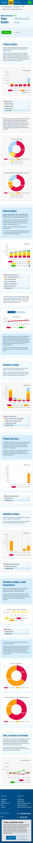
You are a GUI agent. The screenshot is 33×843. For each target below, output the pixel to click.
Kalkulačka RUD (20, 801)
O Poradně (3, 807)
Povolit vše (11, 837)
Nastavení (22, 837)
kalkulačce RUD (6, 228)
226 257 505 (23, 817)
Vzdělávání (3, 801)
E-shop (2, 805)
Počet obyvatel (11, 312)
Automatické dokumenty (22, 805)
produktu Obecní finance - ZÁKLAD (11, 127)
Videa (2, 816)
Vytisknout (17, 32)
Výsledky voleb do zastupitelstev (24, 807)
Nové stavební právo (5, 803)
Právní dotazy (4, 799)
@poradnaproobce (25, 813)
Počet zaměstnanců (20, 312)
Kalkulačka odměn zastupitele (24, 803)
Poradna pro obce (7, 6)
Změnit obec (6, 32)
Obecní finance (16, 6)
